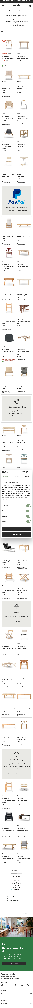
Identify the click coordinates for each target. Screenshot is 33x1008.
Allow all (16, 529)
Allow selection (16, 534)
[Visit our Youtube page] (22, 985)
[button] (3, 903)
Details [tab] (16, 476)
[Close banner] (30, 472)
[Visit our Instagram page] (2, 985)
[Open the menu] (3, 5)
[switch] (28, 511)
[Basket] (30, 5)
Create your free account (16, 774)
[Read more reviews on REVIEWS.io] (16, 890)
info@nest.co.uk (14, 978)
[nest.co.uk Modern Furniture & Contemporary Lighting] (16, 5)
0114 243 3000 (11, 976)
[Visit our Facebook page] (9, 985)
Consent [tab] (5, 476)
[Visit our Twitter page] (28, 985)
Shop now (16, 621)
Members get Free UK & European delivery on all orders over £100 (16, 1)
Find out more (16, 416)
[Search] (6, 5)
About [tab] (27, 476)
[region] (16, 902)
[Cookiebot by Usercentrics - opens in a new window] (21, 472)
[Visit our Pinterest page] (15, 985)
